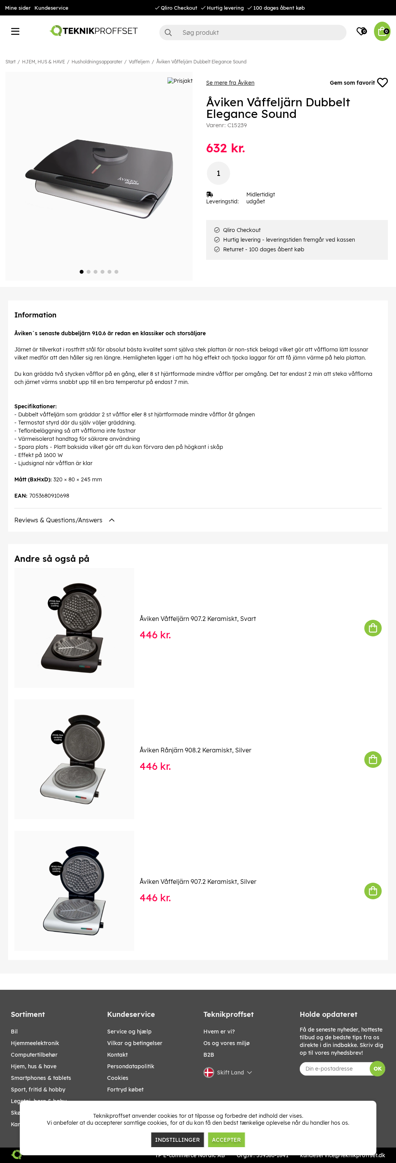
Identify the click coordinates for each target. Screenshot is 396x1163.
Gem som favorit (352, 82)
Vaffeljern (139, 62)
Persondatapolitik (130, 1066)
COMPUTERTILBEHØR (34, 1054)
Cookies (117, 1077)
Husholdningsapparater (97, 62)
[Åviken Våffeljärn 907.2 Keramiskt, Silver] (80, 891)
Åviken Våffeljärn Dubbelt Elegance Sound (201, 62)
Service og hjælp (129, 1031)
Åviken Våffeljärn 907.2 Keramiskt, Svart (198, 618)
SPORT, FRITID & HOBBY (38, 1089)
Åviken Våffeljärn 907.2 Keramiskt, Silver (198, 881)
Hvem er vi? (219, 1031)
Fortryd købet (125, 1089)
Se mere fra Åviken (230, 82)
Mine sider (18, 8)
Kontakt (117, 1054)
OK (378, 1068)
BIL (14, 1031)
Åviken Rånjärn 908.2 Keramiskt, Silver (195, 750)
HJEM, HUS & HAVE (43, 62)
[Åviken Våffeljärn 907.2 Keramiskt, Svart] (80, 628)
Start (10, 62)
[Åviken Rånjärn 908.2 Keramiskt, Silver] (80, 759)
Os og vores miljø (226, 1043)
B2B (208, 1054)
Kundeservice (51, 8)
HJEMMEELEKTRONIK (35, 1043)
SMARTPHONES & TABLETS (41, 1077)
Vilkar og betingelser (134, 1043)
